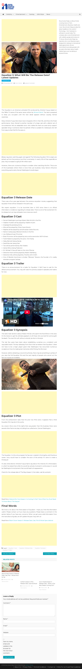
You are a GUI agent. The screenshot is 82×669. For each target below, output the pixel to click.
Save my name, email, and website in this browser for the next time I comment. (8, 647)
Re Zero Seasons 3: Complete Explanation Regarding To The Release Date (9, 553)
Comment (7, 603)
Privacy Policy (27, 667)
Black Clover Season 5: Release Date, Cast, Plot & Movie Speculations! (31, 520)
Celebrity (9, 14)
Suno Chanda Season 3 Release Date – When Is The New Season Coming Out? (47, 583)
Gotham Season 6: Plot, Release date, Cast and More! (28, 582)
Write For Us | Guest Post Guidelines (68, 667)
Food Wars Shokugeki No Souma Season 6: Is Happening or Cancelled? (50, 553)
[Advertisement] (29, 30)
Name (5, 619)
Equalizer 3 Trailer (7, 550)
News (48, 14)
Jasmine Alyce (5, 581)
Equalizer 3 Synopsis (40, 548)
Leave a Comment (30, 83)
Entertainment (20, 14)
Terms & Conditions (40, 667)
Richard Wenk (38, 112)
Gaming (31, 14)
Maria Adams (18, 83)
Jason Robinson (42, 589)
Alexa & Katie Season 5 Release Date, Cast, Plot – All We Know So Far (10, 575)
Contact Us (51, 667)
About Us (18, 667)
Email (5, 625)
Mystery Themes (29, 665)
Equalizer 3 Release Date (25, 548)
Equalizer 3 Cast (13, 548)
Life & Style (40, 14)
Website (5, 632)
